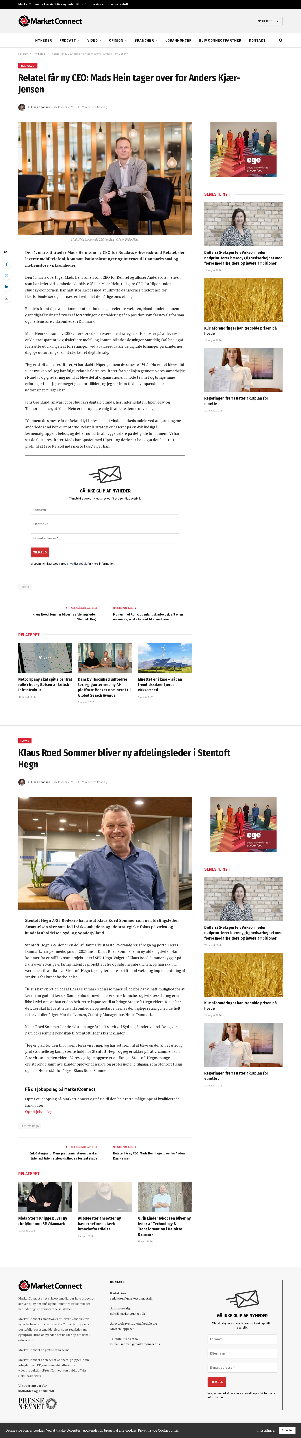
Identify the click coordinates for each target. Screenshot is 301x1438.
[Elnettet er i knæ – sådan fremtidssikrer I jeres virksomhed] (165, 658)
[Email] (6, 297)
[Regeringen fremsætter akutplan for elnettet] (243, 370)
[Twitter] (6, 275)
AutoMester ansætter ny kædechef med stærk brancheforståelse (99, 1224)
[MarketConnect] (50, 21)
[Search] (280, 40)
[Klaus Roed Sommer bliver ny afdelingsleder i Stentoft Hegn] (105, 853)
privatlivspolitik (77, 563)
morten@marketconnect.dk (140, 1344)
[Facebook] (6, 264)
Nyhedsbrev (268, 21)
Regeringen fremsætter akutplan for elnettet (236, 401)
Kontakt (257, 40)
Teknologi (27, 65)
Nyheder (43, 40)
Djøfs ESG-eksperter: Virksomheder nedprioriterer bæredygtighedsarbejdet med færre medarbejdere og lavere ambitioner (243, 258)
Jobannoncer (178, 40)
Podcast (67, 40)
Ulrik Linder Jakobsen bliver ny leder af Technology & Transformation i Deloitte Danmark (164, 1226)
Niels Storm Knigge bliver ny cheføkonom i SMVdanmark (42, 1221)
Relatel (25, 586)
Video (92, 40)
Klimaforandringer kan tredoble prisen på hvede (240, 331)
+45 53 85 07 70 (132, 1339)
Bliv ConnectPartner (220, 40)
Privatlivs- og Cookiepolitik (158, 1430)
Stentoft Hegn (29, 1126)
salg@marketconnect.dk (127, 1313)
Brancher (144, 40)
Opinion (116, 40)
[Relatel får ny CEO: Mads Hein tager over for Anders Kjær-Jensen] (105, 178)
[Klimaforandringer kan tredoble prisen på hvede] (243, 300)
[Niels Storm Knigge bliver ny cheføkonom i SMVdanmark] (45, 1197)
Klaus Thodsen (40, 107)
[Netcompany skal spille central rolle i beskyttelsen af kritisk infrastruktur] (45, 658)
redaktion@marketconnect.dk (131, 1298)
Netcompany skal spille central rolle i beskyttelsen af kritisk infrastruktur (45, 685)
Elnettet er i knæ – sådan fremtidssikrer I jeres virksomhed (160, 685)
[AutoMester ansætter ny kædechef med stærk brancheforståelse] (105, 1197)
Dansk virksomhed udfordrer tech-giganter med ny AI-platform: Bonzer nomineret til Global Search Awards (104, 687)
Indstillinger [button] (266, 1430)
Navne (24, 740)
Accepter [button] (287, 1430)
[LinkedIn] (6, 286)
